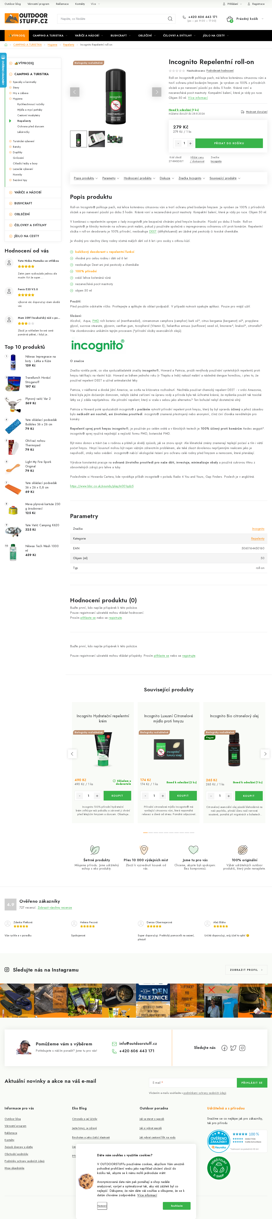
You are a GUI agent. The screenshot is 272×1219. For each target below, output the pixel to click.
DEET (153, 231)
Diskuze (165, 178)
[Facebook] (224, 1048)
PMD (95, 321)
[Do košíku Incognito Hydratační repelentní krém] (117, 796)
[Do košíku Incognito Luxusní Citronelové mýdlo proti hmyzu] (183, 796)
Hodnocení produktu (138, 178)
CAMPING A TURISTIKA (31, 74)
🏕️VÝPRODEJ (24, 63)
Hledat (170, 19)
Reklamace (62, 4)
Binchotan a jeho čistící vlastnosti (91, 1137)
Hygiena (18, 99)
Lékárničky (23, 132)
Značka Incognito (190, 178)
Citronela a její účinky (84, 1119)
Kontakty (80, 4)
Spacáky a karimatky (24, 82)
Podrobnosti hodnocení (220, 70)
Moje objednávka (14, 1168)
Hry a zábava (20, 93)
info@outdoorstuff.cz (138, 1043)
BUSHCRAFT (23, 203)
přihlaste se (88, 618)
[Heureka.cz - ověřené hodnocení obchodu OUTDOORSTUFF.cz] (237, 1141)
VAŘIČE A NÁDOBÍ (27, 192)
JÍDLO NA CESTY (26, 236)
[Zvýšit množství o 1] (190, 143)
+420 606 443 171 (202, 17)
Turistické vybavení (23, 141)
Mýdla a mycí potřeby (29, 110)
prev (72, 753)
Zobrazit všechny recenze (55, 907)
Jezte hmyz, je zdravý (84, 1128)
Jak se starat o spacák (152, 1119)
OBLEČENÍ (22, 214)
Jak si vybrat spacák (151, 1128)
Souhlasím (177, 1206)
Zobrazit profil (244, 970)
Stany (16, 87)
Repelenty (24, 121)
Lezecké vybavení (23, 169)
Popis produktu (84, 178)
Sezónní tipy (20, 180)
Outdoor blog (13, 4)
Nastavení (102, 1206)
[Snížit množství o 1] (178, 143)
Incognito (216, 161)
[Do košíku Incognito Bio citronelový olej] (249, 796)
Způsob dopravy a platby (19, 1147)
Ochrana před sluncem (30, 126)
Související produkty (223, 178)
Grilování (18, 158)
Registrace (258, 4)
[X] (233, 1048)
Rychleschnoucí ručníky (30, 104)
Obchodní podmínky (16, 1154)
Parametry (109, 178)
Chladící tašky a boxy (25, 163)
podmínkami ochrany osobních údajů (205, 1093)
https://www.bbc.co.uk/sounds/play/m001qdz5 (102, 486)
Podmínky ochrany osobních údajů (25, 1161)
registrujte (115, 618)
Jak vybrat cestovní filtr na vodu (158, 1137)
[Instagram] (242, 1048)
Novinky (17, 174)
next (265, 753)
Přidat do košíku (229, 143)
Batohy (17, 147)
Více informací (147, 1195)
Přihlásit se (252, 1083)
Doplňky (17, 152)
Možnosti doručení (257, 112)
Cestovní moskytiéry (28, 115)
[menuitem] (17, 35)
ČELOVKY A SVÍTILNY (30, 225)
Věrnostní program (38, 4)
